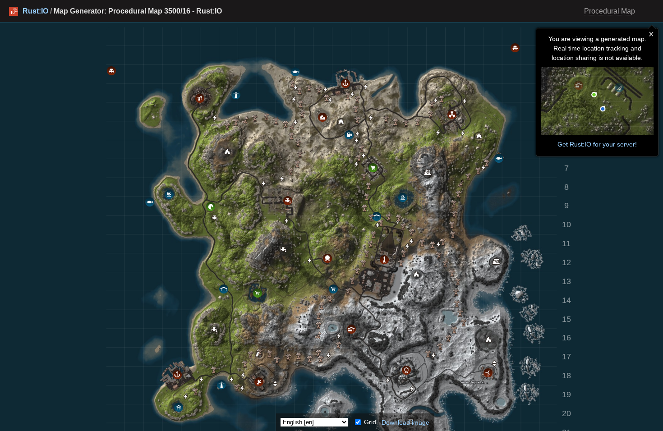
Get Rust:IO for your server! (597, 144)
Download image (405, 422)
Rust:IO (35, 11)
